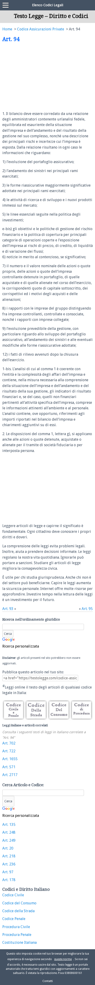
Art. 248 (8, 832)
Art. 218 (8, 856)
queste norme (63, 959)
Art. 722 (8, 751)
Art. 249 (8, 840)
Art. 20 (7, 848)
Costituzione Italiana (19, 942)
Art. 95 (87, 609)
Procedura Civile (16, 927)
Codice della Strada (18, 911)
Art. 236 (8, 864)
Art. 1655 (10, 759)
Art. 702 (8, 743)
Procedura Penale (16, 934)
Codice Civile (13, 895)
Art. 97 (7, 872)
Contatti (47, 981)
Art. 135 (8, 824)
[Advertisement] (41, 77)
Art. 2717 (10, 775)
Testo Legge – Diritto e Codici (51, 16)
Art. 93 (7, 609)
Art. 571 (8, 767)
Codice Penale (13, 919)
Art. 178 (8, 880)
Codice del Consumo (19, 903)
